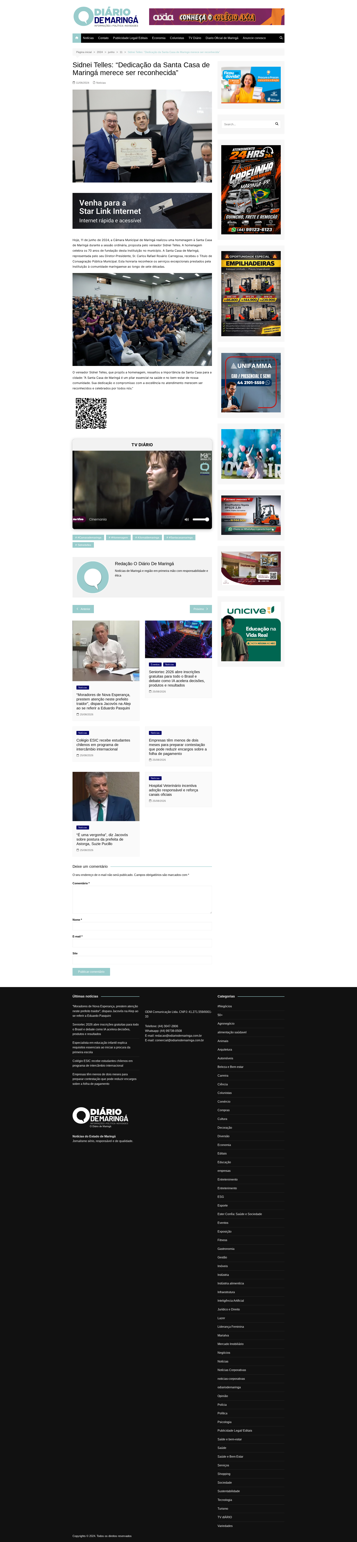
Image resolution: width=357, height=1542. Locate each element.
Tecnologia (225, 1499)
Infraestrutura (226, 1292)
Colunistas (177, 38)
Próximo (199, 609)
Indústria (223, 1274)
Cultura (222, 1118)
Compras (224, 1110)
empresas (224, 1170)
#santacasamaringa (181, 537)
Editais (222, 1153)
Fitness (222, 1240)
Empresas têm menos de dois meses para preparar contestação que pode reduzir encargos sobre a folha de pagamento (104, 1079)
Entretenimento (228, 1179)
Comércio (224, 1101)
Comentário (81, 883)
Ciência (223, 1084)
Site (75, 953)
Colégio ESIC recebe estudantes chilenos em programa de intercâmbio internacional (103, 744)
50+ (220, 1015)
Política (222, 1413)
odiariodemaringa (229, 1387)
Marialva (223, 1335)
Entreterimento (227, 1188)
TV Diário (195, 38)
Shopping (224, 1473)
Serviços (223, 1465)
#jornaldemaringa (148, 537)
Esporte (223, 1205)
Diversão (223, 1136)
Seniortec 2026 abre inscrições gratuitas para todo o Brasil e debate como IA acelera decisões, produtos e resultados (106, 1029)
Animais (223, 1041)
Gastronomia (226, 1248)
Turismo (223, 1508)
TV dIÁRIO (225, 1517)
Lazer (221, 1318)
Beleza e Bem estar (230, 1066)
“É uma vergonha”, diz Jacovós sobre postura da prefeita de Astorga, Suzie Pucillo (102, 839)
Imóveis (223, 1266)
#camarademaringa (89, 537)
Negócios (224, 1352)
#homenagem (119, 537)
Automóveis (225, 1058)
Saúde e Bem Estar (230, 1456)
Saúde (222, 1447)
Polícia (222, 1404)
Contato (103, 38)
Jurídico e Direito (229, 1309)
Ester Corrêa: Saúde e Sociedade (240, 1214)
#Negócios (225, 1006)
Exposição (224, 1231)
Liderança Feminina (231, 1326)
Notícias (88, 38)
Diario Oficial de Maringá (222, 38)
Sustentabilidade (229, 1491)
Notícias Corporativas (232, 1370)
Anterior (85, 609)
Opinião (223, 1396)
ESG (221, 1196)
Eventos (155, 664)
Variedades (225, 1526)
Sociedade (225, 1482)
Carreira (223, 1075)
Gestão (222, 1257)
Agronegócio (226, 1023)
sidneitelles (84, 544)
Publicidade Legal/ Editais (130, 38)
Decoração (225, 1127)
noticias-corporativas (231, 1378)
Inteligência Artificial (231, 1300)
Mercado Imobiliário (231, 1344)
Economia (158, 38)
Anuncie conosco (254, 38)
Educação (224, 1162)
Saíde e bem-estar (230, 1439)
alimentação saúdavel (232, 1032)
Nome (77, 919)
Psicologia (224, 1422)
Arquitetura (225, 1049)
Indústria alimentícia (231, 1283)
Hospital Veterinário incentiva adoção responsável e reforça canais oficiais (173, 790)
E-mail (78, 936)
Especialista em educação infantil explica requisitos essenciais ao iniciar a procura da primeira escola (101, 1047)
